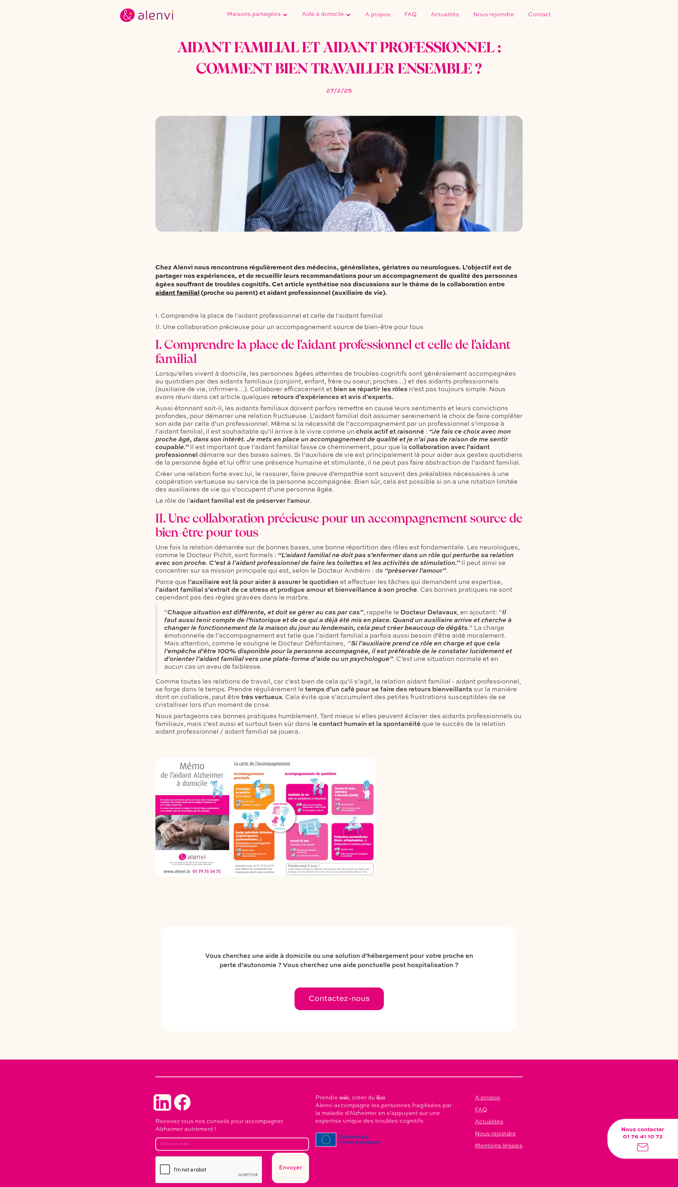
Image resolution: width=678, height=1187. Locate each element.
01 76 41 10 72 (643, 1137)
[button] (257, 15)
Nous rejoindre (493, 15)
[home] (146, 15)
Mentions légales (499, 1146)
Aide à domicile (323, 14)
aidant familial (177, 293)
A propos (377, 15)
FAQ (410, 15)
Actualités (445, 15)
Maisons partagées (254, 14)
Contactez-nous (339, 999)
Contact (539, 15)
